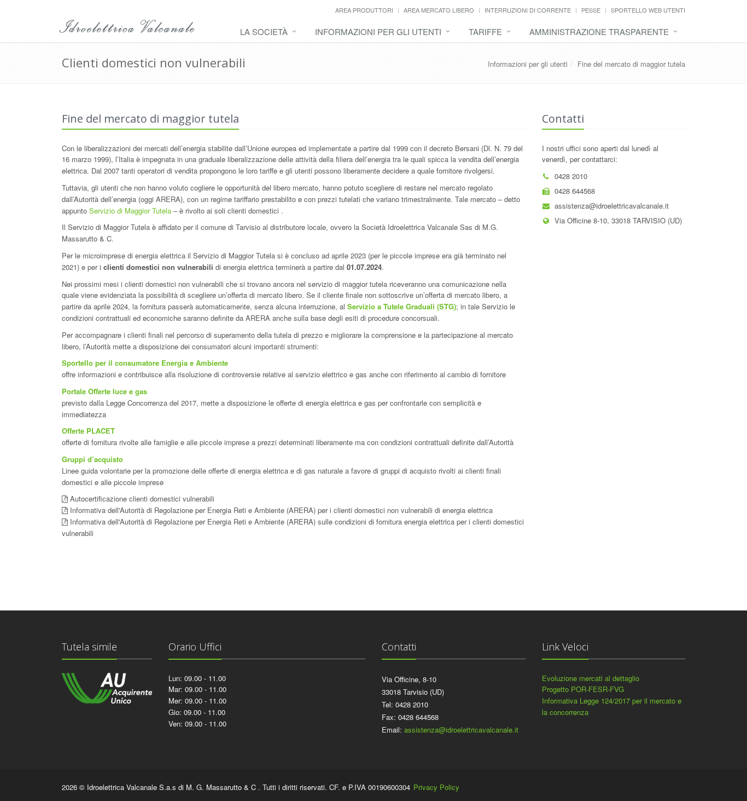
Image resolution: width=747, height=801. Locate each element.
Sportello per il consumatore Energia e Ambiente (146, 363)
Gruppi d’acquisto (92, 459)
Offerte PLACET (88, 430)
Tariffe (485, 31)
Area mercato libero (439, 9)
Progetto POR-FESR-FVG (583, 689)
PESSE (590, 9)
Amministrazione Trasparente (599, 31)
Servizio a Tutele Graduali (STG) (401, 306)
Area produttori (364, 9)
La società (264, 31)
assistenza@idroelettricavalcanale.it (612, 205)
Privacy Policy (436, 787)
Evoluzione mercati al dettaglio (590, 678)
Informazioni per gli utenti (378, 31)
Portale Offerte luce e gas (105, 391)
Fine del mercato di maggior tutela (631, 64)
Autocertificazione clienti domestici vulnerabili (142, 498)
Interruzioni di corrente (528, 9)
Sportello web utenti (648, 9)
